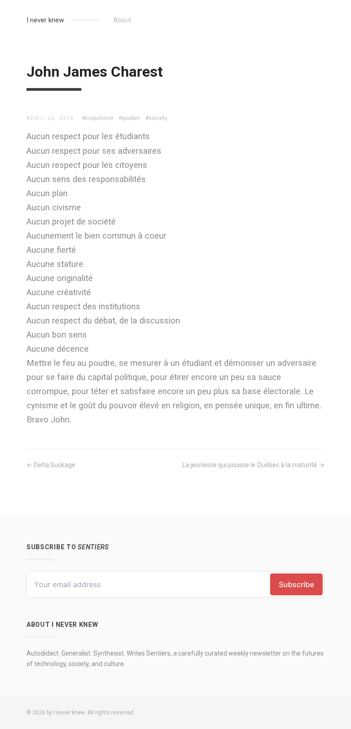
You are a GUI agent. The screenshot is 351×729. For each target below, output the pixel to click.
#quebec (129, 118)
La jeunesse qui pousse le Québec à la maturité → (253, 465)
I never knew (45, 20)
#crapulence (97, 118)
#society (156, 118)
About (122, 20)
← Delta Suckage (51, 465)
